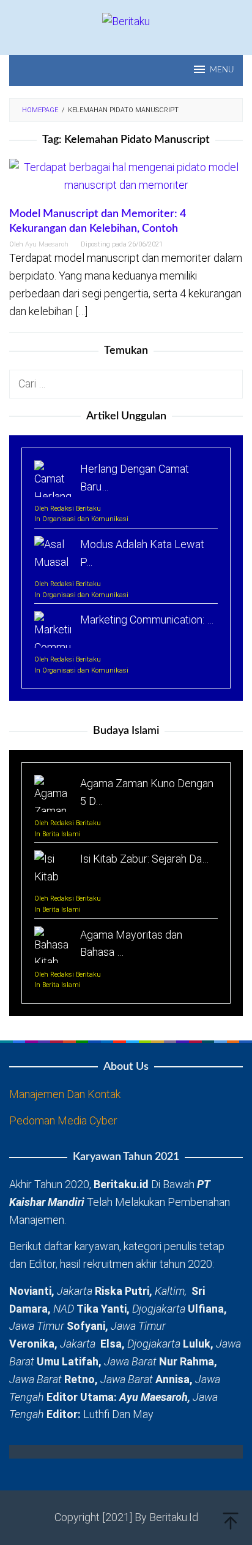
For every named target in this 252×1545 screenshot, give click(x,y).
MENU (222, 70)
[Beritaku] (126, 20)
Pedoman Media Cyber (63, 1120)
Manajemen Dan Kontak (64, 1094)
